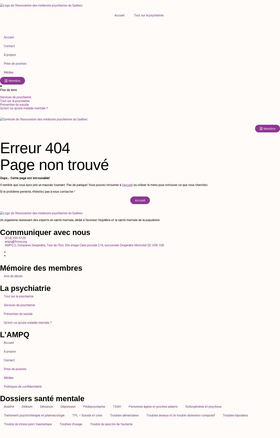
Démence (46, 406)
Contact (9, 360)
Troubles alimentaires (124, 415)
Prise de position (15, 369)
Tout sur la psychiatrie (149, 15)
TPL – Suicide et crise (87, 415)
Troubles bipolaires (235, 415)
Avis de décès (13, 276)
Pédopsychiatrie (94, 406)
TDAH (117, 406)
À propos (10, 351)
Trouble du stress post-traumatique (28, 424)
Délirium (27, 406)
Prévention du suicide (18, 314)
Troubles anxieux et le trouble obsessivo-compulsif (180, 415)
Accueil (119, 15)
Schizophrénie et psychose (203, 406)
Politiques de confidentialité (23, 386)
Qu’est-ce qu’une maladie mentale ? (28, 322)
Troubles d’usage (70, 424)
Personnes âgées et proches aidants (153, 406)
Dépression (68, 406)
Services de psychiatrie (19, 305)
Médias (9, 378)
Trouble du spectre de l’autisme (111, 424)
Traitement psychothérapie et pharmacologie (34, 415)
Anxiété (9, 406)
